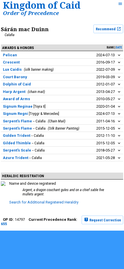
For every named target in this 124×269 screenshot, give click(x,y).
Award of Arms (16, 99)
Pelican (10, 55)
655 (4, 224)
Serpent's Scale (17, 150)
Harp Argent (14, 91)
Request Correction (105, 220)
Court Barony (15, 77)
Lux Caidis (12, 69)
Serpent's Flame (17, 121)
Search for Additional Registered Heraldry (43, 202)
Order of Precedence (31, 12)
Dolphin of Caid (17, 84)
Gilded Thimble (17, 143)
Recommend (106, 29)
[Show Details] (119, 55)
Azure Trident (15, 158)
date (119, 47)
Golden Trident (16, 135)
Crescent (11, 62)
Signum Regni (15, 113)
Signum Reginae (18, 106)
